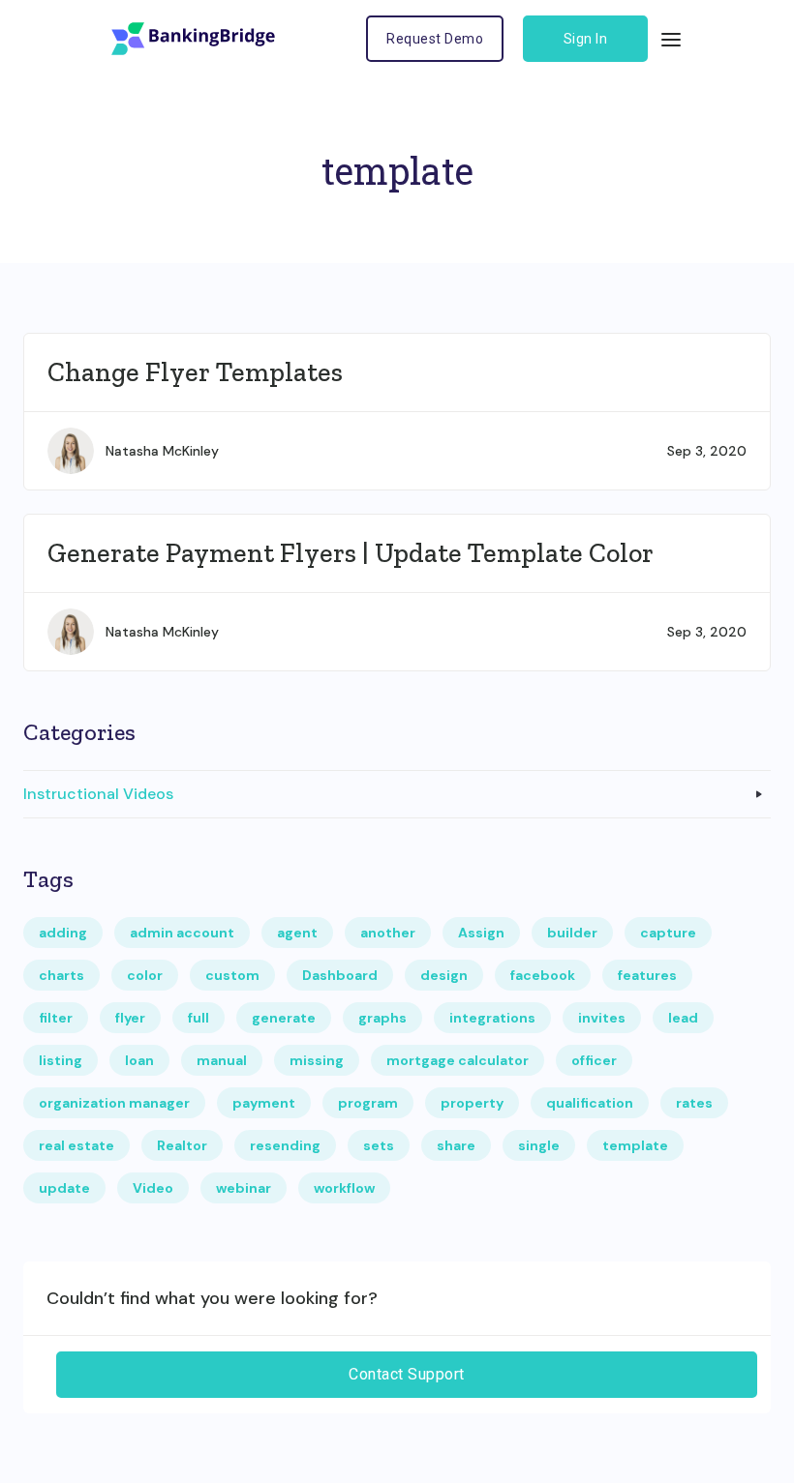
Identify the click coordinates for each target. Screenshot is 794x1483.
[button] (671, 38)
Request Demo (434, 38)
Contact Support (407, 1374)
